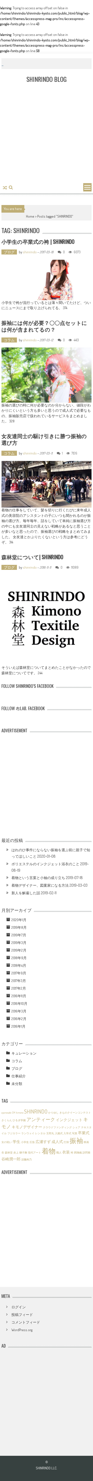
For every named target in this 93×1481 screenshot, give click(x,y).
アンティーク (40, 1119)
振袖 (76, 1140)
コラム (9, 340)
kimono (19, 1112)
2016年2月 (18, 1019)
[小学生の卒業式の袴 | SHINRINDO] (46, 280)
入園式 (59, 1133)
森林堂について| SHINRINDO (32, 557)
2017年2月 (18, 988)
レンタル (40, 1133)
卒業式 (83, 1132)
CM (13, 1112)
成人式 (57, 1141)
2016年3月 (18, 1011)
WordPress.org (21, 1330)
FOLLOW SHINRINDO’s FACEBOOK (27, 686)
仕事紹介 (18, 1076)
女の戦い (6, 1142)
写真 (74, 1133)
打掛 (66, 1142)
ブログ (9, 252)
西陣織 (78, 1152)
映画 (86, 1142)
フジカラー (14, 1133)
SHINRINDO (35, 1111)
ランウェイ (27, 1133)
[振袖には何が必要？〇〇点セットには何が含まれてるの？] (46, 375)
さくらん (6, 1120)
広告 (32, 1142)
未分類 (16, 1083)
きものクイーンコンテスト (75, 1112)
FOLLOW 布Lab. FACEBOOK (23, 708)
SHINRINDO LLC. (46, 1468)
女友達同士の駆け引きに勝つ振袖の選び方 (44, 439)
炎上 (16, 1152)
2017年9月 (18, 973)
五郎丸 (50, 1133)
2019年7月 (18, 935)
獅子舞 (23, 1152)
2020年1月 (18, 920)
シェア (76, 1127)
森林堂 (9, 1152)
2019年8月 (19, 927)
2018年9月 (19, 958)
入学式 (67, 1133)
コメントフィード (25, 1322)
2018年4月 (18, 965)
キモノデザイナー (27, 1126)
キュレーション (23, 1053)
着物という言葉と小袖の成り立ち (38, 877)
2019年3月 (18, 942)
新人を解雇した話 (25, 893)
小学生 (25, 1142)
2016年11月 (18, 996)
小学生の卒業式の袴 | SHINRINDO (37, 241)
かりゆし (53, 1112)
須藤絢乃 (26, 1159)
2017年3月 (18, 980)
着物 (49, 1150)
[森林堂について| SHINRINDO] (46, 620)
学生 (16, 1141)
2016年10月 (19, 1003)
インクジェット (69, 1119)
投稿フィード (22, 1314)
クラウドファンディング (57, 1127)
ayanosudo (6, 1112)
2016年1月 (18, 1026)
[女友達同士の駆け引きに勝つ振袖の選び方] (46, 484)
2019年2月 (18, 950)
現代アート (34, 1152)
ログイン (18, 1307)
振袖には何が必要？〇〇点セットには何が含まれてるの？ (44, 326)
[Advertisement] (46, 133)
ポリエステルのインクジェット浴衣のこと (45, 864)
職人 (59, 1152)
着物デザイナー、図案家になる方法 (40, 885)
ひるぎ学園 (19, 1120)
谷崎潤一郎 (11, 1158)
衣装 (66, 1151)
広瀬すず (43, 1141)
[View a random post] (5, 188)
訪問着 (86, 1152)
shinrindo (30, 252)
